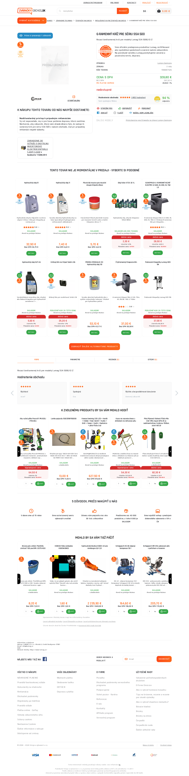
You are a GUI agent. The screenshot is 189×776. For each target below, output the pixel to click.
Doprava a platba (65, 691)
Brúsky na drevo (143, 716)
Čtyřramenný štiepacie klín (126, 262)
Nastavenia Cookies (26, 724)
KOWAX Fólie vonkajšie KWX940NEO (64, 547)
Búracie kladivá (143, 706)
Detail (31, 253)
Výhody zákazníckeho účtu (30, 715)
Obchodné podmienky (27, 696)
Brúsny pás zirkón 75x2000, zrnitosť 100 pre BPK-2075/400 (33, 547)
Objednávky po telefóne (28, 701)
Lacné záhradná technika (52, 621)
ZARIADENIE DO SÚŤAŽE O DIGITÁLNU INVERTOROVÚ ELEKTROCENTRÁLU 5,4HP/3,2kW (38, 146)
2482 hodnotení (138, 97)
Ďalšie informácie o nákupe (30, 728)
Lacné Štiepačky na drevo (72, 621)
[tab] (113, 359)
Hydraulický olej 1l (63, 182)
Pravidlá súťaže (24, 705)
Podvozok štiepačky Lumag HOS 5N (157, 263)
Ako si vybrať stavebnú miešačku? (152, 702)
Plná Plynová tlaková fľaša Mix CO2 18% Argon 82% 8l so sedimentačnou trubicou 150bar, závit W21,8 (156, 422)
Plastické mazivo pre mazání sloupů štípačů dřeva (94, 183)
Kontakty (131, 3)
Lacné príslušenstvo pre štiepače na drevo (99, 621)
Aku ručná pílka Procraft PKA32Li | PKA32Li (33, 419)
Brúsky (139, 711)
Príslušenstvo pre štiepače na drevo (110, 20)
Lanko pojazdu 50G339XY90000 (63, 418)
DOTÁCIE (61, 687)
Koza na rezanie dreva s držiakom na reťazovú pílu (125, 419)
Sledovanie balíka (65, 682)
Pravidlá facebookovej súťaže (31, 682)
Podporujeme (102, 690)
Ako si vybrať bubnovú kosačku (151, 690)
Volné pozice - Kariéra (107, 694)
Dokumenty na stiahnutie (29, 687)
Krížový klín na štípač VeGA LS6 (63, 262)
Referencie (101, 699)
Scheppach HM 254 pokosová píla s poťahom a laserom (156, 547)
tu (119, 765)
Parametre (75, 359)
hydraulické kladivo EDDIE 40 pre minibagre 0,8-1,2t (95, 547)
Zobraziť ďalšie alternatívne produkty (94, 346)
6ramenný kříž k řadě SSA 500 (90, 625)
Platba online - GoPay (27, 710)
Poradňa (100, 678)
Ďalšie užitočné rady (145, 730)
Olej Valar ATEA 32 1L (126, 182)
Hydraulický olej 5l (31, 182)
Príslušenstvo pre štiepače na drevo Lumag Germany (149, 120)
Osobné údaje (166, 745)
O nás (99, 704)
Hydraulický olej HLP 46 (31, 262)
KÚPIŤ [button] (41, 483)
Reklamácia (22, 691)
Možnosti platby (65, 678)
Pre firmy (114, 3)
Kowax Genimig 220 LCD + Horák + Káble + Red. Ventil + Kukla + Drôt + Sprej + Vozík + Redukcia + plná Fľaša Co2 (94, 422)
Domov (49, 20)
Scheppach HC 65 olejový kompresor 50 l (125, 547)
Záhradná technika (64, 20)
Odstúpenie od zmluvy (28, 733)
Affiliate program (104, 713)
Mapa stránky (148, 745)
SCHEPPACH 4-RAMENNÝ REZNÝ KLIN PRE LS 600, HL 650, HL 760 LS (157, 185)
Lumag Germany (164, 63)
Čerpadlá (140, 720)
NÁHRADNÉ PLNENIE (27, 678)
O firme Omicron (144, 685)
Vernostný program (92, 3)
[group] (32, 451)
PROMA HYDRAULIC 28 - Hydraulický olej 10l (94, 263)
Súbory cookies (24, 719)
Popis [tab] (36, 359)
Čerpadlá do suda (144, 725)
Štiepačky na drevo (84, 20)
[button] (12, 393)
